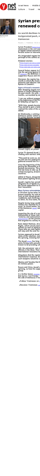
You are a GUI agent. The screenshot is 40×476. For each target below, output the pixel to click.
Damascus (34, 74)
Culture (21, 9)
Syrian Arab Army (23, 222)
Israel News (23, 5)
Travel (31, 9)
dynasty (30, 246)
